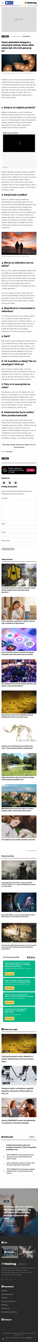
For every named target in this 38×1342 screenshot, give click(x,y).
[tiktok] (14, 1279)
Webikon (29, 1337)
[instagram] (10, 1279)
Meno (4, 523)
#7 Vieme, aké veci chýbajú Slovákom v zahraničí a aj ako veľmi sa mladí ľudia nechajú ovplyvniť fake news (18, 1212)
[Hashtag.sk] (30, 3)
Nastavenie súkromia (9, 1312)
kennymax (16, 1337)
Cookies (4, 1298)
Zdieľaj (10, 3)
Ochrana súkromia (8, 1301)
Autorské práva (7, 1294)
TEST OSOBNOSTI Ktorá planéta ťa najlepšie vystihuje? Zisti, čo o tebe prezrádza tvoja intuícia (21, 1171)
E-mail (4, 532)
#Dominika (26, 36)
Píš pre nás (6, 1308)
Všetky (6, 36)
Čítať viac (10, 1225)
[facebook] (2, 1279)
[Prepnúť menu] (3, 3)
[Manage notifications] (3, 1339)
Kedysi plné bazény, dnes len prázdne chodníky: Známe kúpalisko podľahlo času (21, 1147)
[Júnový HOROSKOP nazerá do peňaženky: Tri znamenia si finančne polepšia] (19, 1107)
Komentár (5, 498)
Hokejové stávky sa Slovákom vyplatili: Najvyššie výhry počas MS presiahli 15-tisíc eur (18, 1090)
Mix (7, 1201)
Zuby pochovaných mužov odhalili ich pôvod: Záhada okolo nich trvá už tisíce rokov (18, 1059)
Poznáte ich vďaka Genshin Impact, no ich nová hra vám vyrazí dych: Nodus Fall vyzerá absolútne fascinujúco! (19, 947)
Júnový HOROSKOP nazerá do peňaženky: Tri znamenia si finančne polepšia (19, 1121)
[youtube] (6, 1279)
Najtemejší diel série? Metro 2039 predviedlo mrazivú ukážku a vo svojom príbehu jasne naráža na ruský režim (19, 884)
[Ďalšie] (34, 1252)
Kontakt (4, 1290)
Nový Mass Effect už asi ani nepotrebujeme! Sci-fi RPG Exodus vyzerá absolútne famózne (18, 915)
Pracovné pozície (11, 957)
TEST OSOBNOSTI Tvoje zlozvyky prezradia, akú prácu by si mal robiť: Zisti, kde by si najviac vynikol (20, 1156)
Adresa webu (6, 540)
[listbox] (29, 1137)
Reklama (5, 1305)
